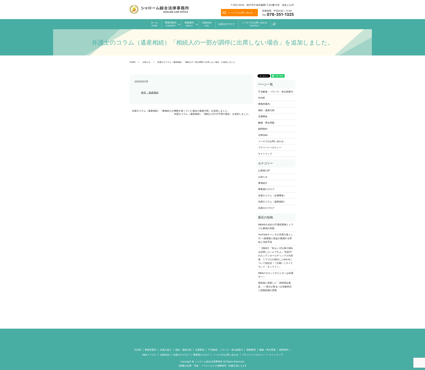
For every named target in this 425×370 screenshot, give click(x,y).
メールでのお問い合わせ (240, 12)
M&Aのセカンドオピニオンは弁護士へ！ (275, 275)
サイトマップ (265, 153)
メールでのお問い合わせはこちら (240, 337)
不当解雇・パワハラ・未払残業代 (275, 91)
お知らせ (146, 62)
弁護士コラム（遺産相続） (272, 201)
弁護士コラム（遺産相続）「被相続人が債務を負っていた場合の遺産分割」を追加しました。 (181, 110)
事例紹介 (262, 183)
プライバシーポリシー (269, 147)
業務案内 (189, 24)
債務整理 (251, 349)
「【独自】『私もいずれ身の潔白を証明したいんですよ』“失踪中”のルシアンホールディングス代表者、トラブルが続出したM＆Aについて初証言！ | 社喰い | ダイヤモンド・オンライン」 (275, 257)
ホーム (154, 24)
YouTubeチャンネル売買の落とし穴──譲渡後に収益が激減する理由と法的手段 (275, 238)
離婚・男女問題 (266, 122)
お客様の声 (264, 170)
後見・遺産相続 (150, 92)
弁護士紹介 (165, 349)
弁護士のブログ (226, 24)
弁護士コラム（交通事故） (272, 195)
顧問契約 (262, 128)
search (276, 25)
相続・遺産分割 (266, 110)
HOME (132, 62)
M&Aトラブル (149, 354)
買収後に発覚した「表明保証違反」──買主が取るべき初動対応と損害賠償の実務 (275, 286)
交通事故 (262, 116)
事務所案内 (170, 24)
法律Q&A (207, 24)
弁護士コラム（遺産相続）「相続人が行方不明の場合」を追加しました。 (212, 113)
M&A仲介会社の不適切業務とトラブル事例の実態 (275, 226)
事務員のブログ (266, 189)
